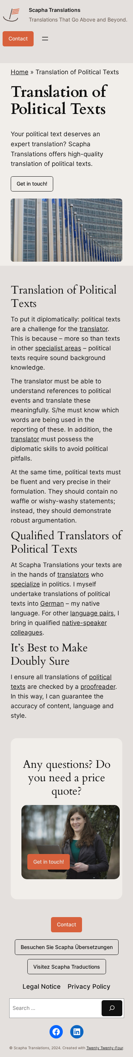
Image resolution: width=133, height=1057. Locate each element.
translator (93, 329)
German (52, 603)
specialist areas (58, 348)
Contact (18, 38)
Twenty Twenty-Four (104, 1048)
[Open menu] (45, 38)
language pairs (92, 613)
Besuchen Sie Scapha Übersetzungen (67, 947)
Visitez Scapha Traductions (66, 966)
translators (73, 574)
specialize (25, 584)
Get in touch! (32, 183)
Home (19, 72)
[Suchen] (112, 1008)
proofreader (98, 686)
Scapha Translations (55, 10)
